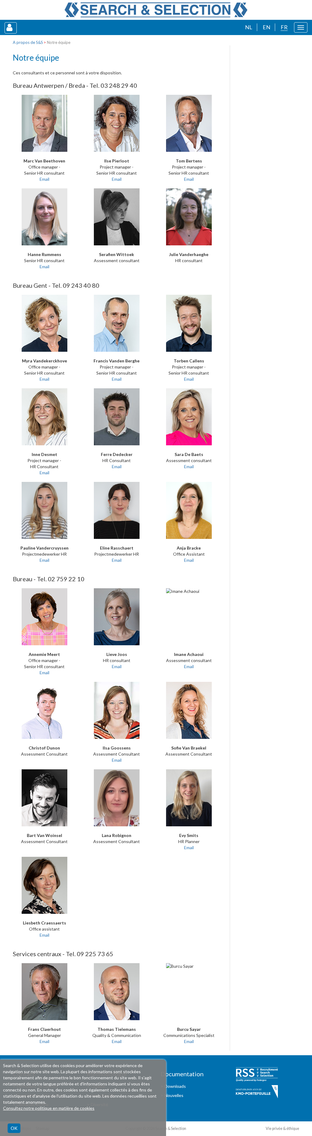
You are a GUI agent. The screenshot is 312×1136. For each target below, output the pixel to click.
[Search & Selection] (156, 10)
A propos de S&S (28, 42)
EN (266, 27)
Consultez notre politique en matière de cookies (48, 1108)
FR (284, 27)
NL (248, 27)
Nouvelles (174, 1095)
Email (44, 179)
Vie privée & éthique (282, 1128)
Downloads (175, 1086)
